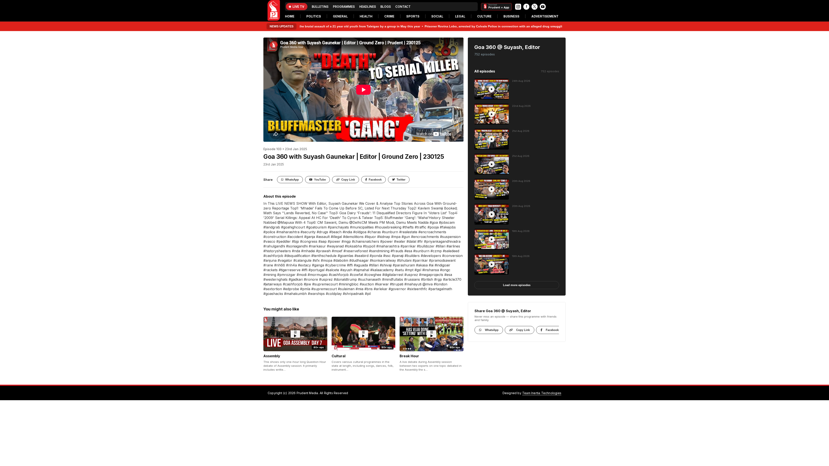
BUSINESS (511, 16)
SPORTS (412, 16)
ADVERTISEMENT (544, 16)
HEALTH (366, 16)
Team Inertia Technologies (541, 393)
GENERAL (340, 16)
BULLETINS (320, 6)
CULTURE (484, 16)
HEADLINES (367, 6)
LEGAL (460, 16)
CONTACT (403, 6)
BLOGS (385, 6)
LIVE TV (298, 6)
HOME (289, 16)
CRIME (389, 16)
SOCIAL (437, 16)
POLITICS (313, 16)
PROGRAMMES (344, 6)
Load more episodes (516, 285)
